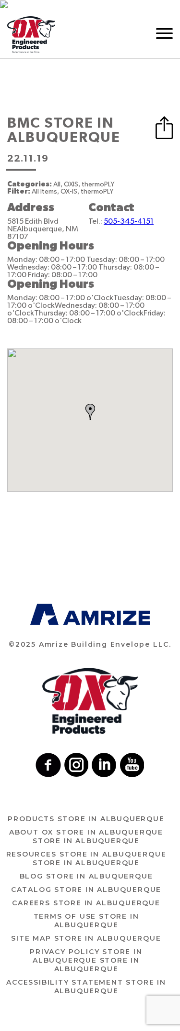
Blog (86, 876)
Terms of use (86, 920)
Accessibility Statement (86, 986)
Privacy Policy (86, 960)
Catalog (86, 889)
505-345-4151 (129, 221)
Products (86, 818)
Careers (86, 903)
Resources (86, 858)
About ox (86, 836)
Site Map (86, 938)
